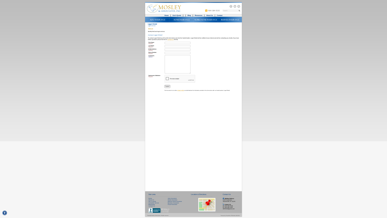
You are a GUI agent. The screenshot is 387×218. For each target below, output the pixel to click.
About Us (151, 200)
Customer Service (153, 203)
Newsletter (151, 204)
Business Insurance (173, 203)
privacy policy (180, 90)
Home (150, 198)
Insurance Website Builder (233, 215)
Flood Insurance (172, 204)
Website (150, 28)
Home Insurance (172, 200)
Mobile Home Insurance (175, 201)
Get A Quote (152, 201)
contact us (170, 39)
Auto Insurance (172, 198)
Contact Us (151, 206)
